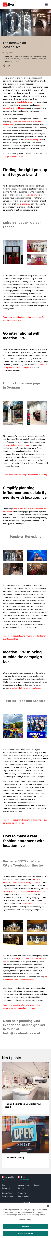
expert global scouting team (18, 445)
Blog (3, 1185)
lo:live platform (30, 195)
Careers (21, 1188)
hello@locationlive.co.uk (13, 156)
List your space (23, 1185)
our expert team (23, 204)
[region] (25, 1220)
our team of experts (33, 140)
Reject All (25, 1227)
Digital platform (23, 1180)
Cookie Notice (23, 1196)
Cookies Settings (25, 1220)
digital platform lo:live (26, 102)
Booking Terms (7, 1196)
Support (37, 1185)
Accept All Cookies (25, 1233)
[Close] (48, 1206)
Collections (6, 1188)
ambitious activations (33, 903)
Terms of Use (7, 1193)
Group (4, 1180)
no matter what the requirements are (24, 688)
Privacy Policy (23, 1193)
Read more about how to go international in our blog (25, 474)
